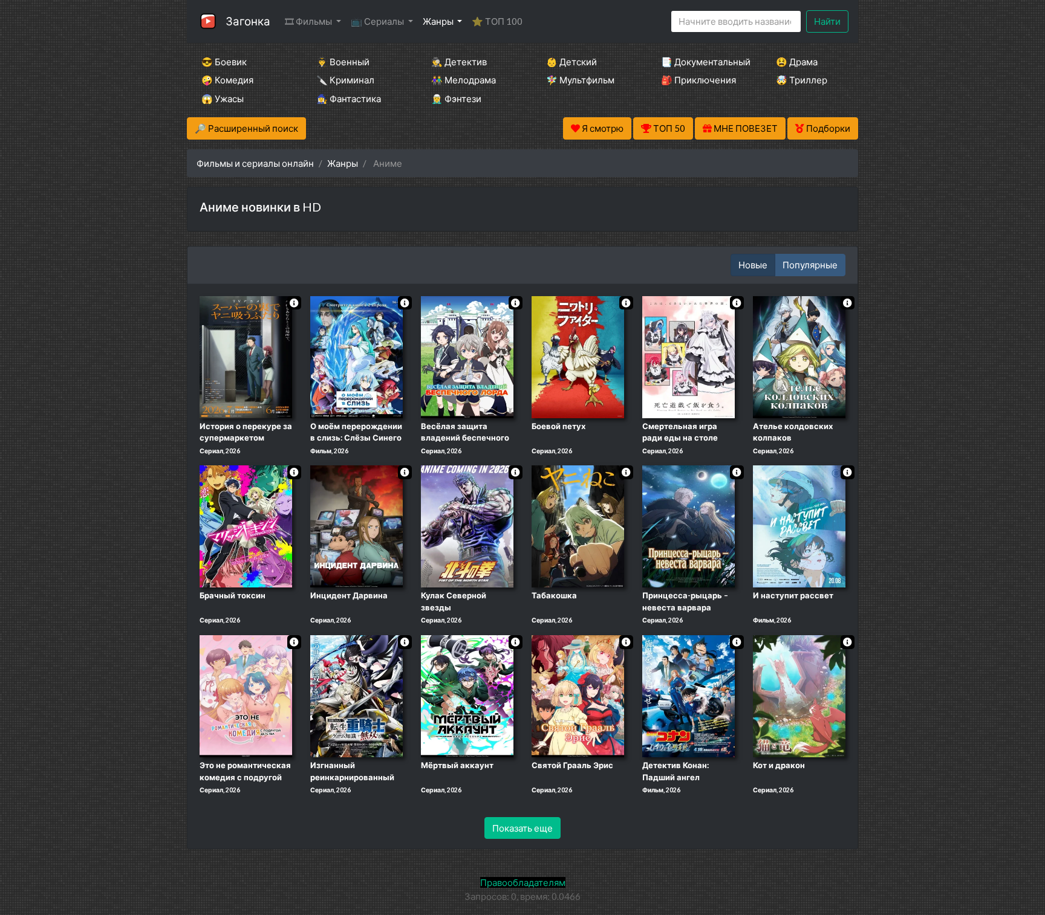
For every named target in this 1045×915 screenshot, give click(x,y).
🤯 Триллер (801, 79)
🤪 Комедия (227, 79)
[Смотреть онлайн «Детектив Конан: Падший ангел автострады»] (688, 695)
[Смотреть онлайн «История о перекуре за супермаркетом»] (246, 356)
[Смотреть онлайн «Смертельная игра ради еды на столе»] (688, 356)
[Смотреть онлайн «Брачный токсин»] (246, 526)
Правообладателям (522, 882)
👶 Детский (571, 61)
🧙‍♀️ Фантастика (348, 98)
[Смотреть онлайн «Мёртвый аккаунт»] (467, 695)
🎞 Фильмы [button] (309, 21)
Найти (827, 21)
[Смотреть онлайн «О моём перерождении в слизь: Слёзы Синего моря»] (356, 356)
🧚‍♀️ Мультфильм (580, 79)
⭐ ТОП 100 (497, 21)
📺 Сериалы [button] (378, 21)
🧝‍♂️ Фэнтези (456, 98)
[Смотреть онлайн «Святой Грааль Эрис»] (578, 695)
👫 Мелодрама (463, 79)
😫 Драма (797, 61)
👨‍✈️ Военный (342, 61)
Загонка (248, 21)
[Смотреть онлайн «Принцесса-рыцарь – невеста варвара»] (688, 526)
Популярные (810, 264)
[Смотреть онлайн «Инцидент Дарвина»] (356, 526)
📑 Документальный (702, 61)
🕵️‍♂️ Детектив (459, 61)
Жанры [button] (439, 21)
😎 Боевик (224, 61)
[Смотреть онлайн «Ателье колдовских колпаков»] (799, 356)
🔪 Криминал (345, 79)
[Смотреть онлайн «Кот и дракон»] (799, 695)
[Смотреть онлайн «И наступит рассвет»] (799, 526)
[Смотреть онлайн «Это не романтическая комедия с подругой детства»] (246, 695)
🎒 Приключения (698, 79)
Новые (752, 264)
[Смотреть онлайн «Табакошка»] (578, 526)
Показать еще (522, 828)
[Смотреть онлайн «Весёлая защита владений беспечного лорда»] (467, 356)
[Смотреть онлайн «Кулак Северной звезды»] (467, 526)
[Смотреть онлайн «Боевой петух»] (578, 356)
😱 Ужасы (222, 98)
